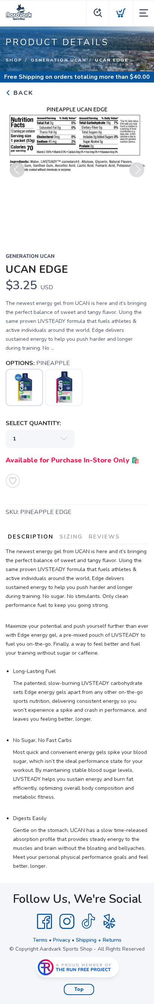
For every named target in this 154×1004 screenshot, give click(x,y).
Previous (17, 169)
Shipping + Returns (98, 940)
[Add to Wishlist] (13, 481)
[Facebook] (44, 921)
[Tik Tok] (88, 921)
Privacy (61, 940)
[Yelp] (109, 921)
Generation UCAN (58, 60)
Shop (14, 60)
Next (136, 169)
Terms (40, 940)
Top (79, 989)
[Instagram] (67, 921)
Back (22, 93)
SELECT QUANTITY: (33, 423)
